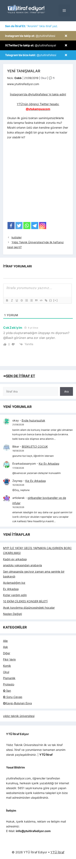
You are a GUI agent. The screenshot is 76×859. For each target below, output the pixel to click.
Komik (7, 665)
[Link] (45, 300)
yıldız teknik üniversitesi (18, 716)
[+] (55, 300)
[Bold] (6, 300)
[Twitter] (18, 225)
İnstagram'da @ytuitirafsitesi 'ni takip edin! (38, 94)
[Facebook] (11, 225)
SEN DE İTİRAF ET (20, 376)
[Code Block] (41, 300)
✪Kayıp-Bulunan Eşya (17, 703)
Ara (66, 391)
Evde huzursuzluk (33, 420)
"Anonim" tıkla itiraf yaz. (31, 26)
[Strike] (21, 300)
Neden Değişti (12, 614)
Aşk (5, 647)
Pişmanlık (9, 678)
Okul (43, 78)
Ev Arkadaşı (11, 589)
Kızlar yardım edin (15, 595)
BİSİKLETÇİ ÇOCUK (35, 446)
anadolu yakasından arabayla (22, 565)
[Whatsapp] (26, 225)
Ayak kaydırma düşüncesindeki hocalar (29, 607)
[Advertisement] (38, 182)
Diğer (6, 653)
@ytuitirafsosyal (30, 45)
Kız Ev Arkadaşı (49, 463)
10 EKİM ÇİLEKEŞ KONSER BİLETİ (25, 601)
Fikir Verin (9, 659)
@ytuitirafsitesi (30, 35)
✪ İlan (7, 690)
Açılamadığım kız (14, 582)
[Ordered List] (26, 300)
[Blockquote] (36, 300)
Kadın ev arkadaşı (15, 559)
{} (50, 300)
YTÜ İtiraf (57, 852)
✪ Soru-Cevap (12, 697)
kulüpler (17, 237)
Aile (5, 640)
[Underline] (16, 300)
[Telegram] (34, 225)
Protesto (8, 684)
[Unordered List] (31, 300)
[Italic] (11, 300)
